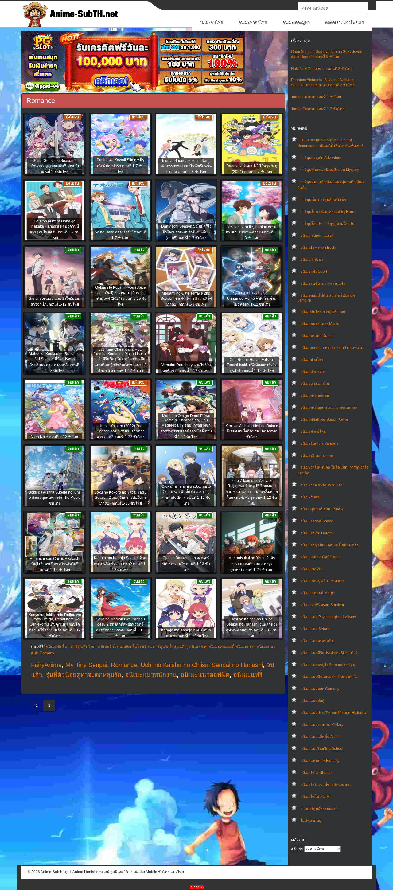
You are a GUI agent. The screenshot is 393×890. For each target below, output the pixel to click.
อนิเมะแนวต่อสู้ (312, 701)
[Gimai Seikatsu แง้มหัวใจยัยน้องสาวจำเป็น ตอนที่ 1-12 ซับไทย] (54, 277)
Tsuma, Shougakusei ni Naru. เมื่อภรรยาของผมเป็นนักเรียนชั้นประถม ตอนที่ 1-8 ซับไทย (186, 166)
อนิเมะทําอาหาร (313, 371)
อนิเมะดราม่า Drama (317, 336)
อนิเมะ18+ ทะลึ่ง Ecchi (318, 247)
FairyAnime (46, 665)
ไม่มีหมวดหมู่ (310, 820)
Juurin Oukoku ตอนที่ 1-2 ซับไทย (317, 109)
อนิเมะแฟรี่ (248, 674)
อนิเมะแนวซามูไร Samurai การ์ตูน (327, 665)
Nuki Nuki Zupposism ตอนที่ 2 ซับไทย (321, 69)
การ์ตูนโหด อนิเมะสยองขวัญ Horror (328, 211)
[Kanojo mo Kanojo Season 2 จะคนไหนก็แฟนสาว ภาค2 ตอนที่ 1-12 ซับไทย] (120, 543)
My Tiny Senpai (86, 665)
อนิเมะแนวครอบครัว (316, 641)
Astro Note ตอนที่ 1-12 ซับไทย (54, 437)
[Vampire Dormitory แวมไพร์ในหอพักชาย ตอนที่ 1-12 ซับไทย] (186, 344)
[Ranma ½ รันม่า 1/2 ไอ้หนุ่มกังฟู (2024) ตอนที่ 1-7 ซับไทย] (251, 145)
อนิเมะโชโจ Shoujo (316, 773)
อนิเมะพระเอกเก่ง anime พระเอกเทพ (328, 407)
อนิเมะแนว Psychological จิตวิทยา (328, 617)
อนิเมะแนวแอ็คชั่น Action (320, 737)
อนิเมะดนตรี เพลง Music (319, 324)
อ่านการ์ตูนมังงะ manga (319, 808)
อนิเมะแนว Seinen (315, 629)
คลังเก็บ (297, 849)
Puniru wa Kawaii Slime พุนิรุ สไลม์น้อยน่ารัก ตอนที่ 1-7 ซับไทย (120, 166)
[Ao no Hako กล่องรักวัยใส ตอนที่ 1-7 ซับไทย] (120, 211)
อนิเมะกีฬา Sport (313, 271)
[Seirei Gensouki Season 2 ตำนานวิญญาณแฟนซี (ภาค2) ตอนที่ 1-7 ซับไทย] (54, 145)
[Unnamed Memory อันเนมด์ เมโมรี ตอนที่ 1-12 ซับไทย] (251, 277)
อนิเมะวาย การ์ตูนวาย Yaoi (322, 485)
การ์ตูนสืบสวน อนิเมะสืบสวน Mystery (329, 170)
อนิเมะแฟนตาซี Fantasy (319, 761)
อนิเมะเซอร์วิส (311, 569)
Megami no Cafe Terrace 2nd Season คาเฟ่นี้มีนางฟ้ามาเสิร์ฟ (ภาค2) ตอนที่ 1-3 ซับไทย (186, 298)
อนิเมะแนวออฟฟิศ (205, 674)
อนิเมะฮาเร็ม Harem (316, 533)
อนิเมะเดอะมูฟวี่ (296, 22)
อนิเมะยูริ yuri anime (316, 455)
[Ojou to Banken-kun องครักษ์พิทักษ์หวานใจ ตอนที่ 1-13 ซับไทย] (186, 543)
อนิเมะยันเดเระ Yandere (319, 443)
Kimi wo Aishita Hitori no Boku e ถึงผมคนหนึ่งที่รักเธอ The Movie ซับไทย (251, 431)
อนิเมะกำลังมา (311, 259)
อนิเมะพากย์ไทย (253, 22)
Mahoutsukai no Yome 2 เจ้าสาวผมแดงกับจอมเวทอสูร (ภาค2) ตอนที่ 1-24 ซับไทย (251, 564)
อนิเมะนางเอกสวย (314, 383)
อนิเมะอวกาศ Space (316, 521)
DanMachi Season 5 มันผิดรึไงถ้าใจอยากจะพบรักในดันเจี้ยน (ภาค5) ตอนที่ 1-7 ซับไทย (186, 232)
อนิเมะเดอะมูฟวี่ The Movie (322, 581)
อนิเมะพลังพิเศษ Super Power (324, 419)
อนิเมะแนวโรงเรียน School (321, 749)
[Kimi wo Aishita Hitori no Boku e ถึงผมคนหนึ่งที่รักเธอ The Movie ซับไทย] (251, 410)
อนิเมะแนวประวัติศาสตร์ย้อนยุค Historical (333, 713)
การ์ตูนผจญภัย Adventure (320, 158)
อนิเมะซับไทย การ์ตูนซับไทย (322, 312)
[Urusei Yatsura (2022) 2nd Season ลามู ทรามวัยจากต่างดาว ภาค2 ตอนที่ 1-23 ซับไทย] (120, 410)
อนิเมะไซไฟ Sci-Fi (315, 796)
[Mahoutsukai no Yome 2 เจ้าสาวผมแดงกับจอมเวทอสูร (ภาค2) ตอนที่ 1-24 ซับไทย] (251, 543)
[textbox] (333, 8)
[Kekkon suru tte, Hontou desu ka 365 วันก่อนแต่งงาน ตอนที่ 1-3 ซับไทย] (251, 211)
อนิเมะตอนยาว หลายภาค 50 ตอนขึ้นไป (331, 347)
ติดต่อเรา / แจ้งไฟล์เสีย (344, 22)
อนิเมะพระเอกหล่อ (314, 395)
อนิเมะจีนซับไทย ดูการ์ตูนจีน (322, 283)
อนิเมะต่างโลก (311, 359)
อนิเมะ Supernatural (316, 235)
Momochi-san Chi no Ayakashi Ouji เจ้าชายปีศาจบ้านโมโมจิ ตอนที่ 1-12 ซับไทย (54, 564)
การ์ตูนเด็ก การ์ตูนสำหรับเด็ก (323, 199)
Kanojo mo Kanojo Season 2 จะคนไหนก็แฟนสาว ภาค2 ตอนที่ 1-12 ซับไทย (120, 564)
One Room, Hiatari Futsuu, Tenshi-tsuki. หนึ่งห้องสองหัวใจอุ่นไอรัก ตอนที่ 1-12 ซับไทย (252, 365)
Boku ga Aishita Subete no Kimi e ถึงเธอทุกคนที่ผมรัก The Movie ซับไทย (55, 498)
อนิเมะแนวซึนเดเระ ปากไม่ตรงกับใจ (329, 677)
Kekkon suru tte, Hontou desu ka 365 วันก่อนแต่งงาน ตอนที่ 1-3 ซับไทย (252, 232)
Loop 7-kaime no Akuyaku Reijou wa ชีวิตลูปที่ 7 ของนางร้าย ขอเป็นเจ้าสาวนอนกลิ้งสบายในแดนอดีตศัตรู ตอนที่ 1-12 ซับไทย (252, 492)
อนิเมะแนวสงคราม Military (321, 725)
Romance (124, 665)
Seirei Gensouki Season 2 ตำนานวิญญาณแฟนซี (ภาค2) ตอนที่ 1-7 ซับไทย (55, 166)
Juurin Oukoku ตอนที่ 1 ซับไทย (316, 97)
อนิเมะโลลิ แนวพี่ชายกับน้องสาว (325, 785)
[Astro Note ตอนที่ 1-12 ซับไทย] (54, 410)
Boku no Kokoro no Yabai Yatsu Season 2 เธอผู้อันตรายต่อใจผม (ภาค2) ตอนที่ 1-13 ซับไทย (120, 498)
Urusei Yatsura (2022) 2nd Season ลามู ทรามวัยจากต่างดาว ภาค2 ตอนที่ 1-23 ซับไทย (120, 431)
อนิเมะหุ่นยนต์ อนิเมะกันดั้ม (321, 509)
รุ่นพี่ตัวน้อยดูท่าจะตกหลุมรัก (83, 674)
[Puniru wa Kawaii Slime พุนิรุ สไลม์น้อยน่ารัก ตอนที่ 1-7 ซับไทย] (120, 145)
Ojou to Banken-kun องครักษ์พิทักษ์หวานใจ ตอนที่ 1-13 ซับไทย (186, 564)
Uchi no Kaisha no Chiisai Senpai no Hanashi (202, 665)
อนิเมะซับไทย (211, 22)
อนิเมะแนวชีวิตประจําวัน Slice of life (329, 653)
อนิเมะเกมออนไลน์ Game (320, 557)
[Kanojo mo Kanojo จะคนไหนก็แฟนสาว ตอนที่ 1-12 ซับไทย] (186, 609)
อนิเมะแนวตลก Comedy (319, 689)
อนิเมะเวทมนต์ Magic (317, 593)
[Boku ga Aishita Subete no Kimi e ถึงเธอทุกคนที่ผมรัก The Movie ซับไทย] (54, 476)
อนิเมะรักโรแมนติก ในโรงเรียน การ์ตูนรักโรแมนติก (142, 646)
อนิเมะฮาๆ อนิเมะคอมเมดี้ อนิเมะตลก (329, 545)
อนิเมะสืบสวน (311, 497)
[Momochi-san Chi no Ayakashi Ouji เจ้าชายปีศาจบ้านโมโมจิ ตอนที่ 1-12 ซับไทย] (54, 543)
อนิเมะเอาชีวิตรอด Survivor (322, 605)
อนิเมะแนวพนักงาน (151, 674)
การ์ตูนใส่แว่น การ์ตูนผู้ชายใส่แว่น (327, 223)
